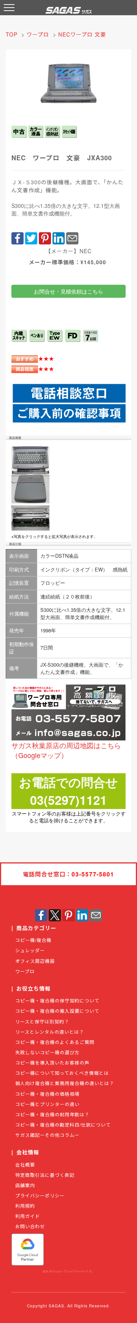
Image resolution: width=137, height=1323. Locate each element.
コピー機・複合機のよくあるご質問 (54, 1042)
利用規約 (25, 1205)
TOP (12, 34)
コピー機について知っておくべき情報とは (62, 1072)
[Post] (55, 914)
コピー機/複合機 (33, 940)
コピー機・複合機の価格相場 (47, 1093)
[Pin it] (45, 237)
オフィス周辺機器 (35, 961)
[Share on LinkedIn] (59, 237)
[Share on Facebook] (17, 237)
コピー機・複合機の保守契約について (57, 1000)
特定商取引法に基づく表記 (45, 1174)
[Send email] (72, 237)
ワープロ (38, 34)
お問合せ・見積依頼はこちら (68, 291)
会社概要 (25, 1164)
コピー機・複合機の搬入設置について (57, 1010)
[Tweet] (31, 237)
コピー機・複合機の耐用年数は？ (52, 1114)
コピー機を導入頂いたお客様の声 (52, 1062)
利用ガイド (27, 1216)
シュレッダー (30, 950)
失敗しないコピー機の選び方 (47, 1052)
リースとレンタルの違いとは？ (49, 1031)
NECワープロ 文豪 (82, 34)
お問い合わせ (30, 1226)
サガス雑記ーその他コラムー (47, 1134)
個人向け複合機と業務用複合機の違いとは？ (64, 1083)
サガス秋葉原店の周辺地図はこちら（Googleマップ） (66, 750)
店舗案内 (25, 1185)
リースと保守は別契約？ (42, 1021)
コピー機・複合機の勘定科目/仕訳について (63, 1124)
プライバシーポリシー (40, 1195)
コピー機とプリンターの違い (47, 1104)
